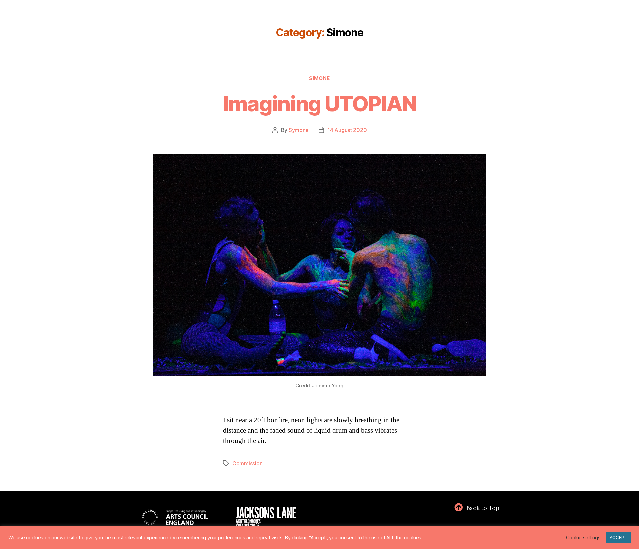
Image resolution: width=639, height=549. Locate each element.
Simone (319, 78)
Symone (299, 130)
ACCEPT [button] (618, 537)
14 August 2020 (347, 130)
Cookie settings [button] (583, 538)
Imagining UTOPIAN (320, 103)
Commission (247, 463)
